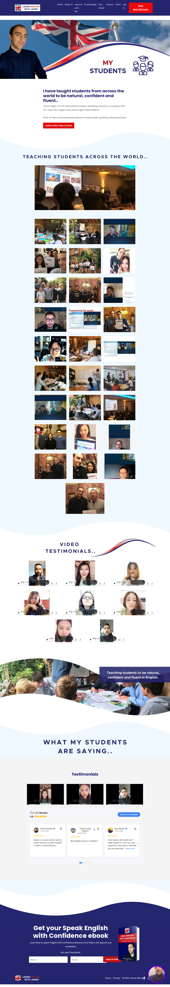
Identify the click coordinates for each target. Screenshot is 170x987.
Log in (124, 6)
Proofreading (90, 4)
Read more (130, 848)
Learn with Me (77, 8)
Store (118, 4)
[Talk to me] (156, 974)
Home (60, 4)
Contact (110, 4)
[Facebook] (144, 978)
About (67, 4)
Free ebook (101, 6)
